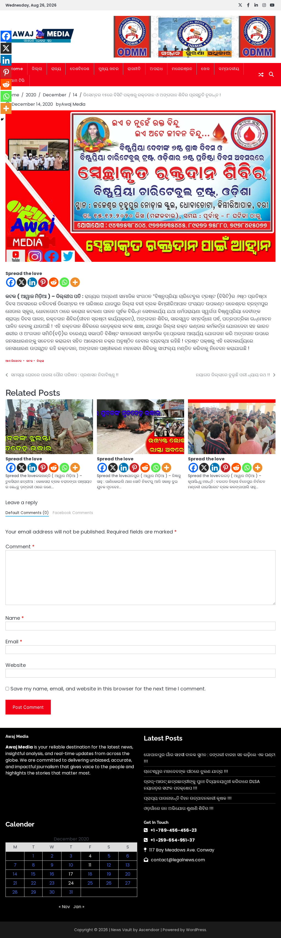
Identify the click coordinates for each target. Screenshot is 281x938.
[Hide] (2, 119)
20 (127, 874)
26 (108, 883)
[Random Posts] (260, 74)
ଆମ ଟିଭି (17, 80)
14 (15, 874)
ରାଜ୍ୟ (56, 68)
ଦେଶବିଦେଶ (79, 68)
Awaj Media (73, 104)
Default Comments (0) (27, 512)
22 (33, 883)
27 (127, 883)
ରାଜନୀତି (134, 68)
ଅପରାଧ (156, 68)
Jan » (78, 906)
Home (16, 68)
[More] (75, 282)
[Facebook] (11, 282)
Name (14, 618)
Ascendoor (149, 930)
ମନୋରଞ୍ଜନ (182, 68)
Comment (20, 546)
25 (90, 883)
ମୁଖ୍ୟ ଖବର (109, 68)
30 (52, 892)
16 (52, 874)
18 (90, 874)
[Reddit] (53, 282)
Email (13, 641)
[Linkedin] (32, 282)
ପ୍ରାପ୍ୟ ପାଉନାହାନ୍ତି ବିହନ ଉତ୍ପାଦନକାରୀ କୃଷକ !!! (188, 798)
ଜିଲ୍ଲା (37, 68)
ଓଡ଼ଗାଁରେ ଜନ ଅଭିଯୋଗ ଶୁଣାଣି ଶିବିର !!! (178, 808)
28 (15, 892)
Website (15, 665)
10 (71, 865)
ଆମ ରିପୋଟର (13, 360)
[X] (21, 282)
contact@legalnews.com (178, 860)
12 (109, 865)
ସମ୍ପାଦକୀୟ (229, 68)
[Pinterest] (43, 282)
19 (109, 874)
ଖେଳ (205, 68)
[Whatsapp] (64, 282)
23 (51, 883)
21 (15, 883)
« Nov (64, 906)
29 (33, 892)
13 (128, 865)
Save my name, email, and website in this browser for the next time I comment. (108, 688)
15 (33, 874)
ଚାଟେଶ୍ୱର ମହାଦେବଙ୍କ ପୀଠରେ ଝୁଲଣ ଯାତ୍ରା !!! (186, 771)
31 (71, 892)
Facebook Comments (73, 512)
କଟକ (29, 360)
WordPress (196, 930)
